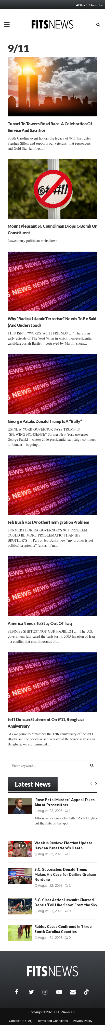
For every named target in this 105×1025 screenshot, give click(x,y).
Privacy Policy (82, 1021)
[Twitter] (34, 992)
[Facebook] (20, 992)
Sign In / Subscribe (90, 5)
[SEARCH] (91, 765)
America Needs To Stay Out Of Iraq (40, 623)
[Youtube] (62, 992)
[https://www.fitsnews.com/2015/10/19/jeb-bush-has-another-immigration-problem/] (52, 485)
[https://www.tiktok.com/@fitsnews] (87, 992)
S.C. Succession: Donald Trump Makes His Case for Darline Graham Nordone (65, 874)
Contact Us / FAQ (20, 1021)
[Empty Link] (91, 783)
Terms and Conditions (52, 1021)
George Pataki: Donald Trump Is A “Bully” (45, 421)
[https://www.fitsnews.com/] (52, 971)
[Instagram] (48, 992)
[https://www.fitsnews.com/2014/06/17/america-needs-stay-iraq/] (52, 586)
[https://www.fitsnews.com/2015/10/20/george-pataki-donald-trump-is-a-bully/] (52, 384)
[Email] (75, 992)
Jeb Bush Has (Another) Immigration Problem (48, 522)
